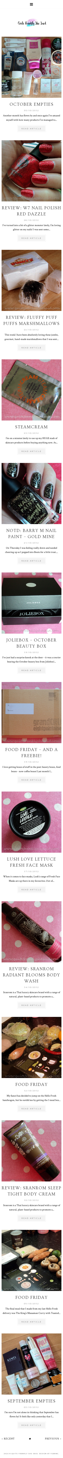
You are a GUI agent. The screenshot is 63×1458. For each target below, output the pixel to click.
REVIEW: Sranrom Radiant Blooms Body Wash (31, 975)
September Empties (32, 1401)
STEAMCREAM (31, 427)
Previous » (53, 1438)
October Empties (32, 104)
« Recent (8, 1438)
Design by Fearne (48, 1454)
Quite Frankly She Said (25, 1454)
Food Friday (31, 1084)
